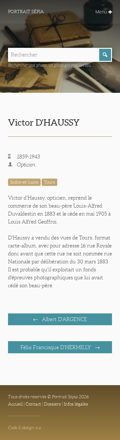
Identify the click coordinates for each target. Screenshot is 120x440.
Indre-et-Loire (24, 182)
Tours (49, 182)
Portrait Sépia (26, 11)
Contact (33, 404)
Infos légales (76, 404)
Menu (101, 12)
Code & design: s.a (24, 427)
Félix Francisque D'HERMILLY (56, 347)
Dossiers (52, 404)
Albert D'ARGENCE (64, 319)
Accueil (15, 404)
